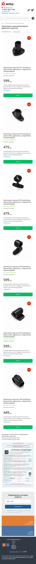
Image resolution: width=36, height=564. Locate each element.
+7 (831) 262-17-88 (8, 10)
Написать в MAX (6, 11)
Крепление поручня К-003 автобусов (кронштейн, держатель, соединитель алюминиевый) (17, 202)
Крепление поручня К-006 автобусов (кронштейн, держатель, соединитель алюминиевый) (17, 401)
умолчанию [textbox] (16, 32)
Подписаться (18, 506)
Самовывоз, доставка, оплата (10, 13)
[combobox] (20, 32)
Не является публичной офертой (13, 546)
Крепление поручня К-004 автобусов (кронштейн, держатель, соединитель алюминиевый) (17, 268)
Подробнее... (7, 90)
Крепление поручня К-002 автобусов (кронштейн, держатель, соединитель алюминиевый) (17, 136)
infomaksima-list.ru (15, 539)
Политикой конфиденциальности (20, 557)
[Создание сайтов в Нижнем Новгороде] (23, 552)
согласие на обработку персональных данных (19, 511)
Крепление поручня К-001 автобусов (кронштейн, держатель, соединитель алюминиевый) (17, 69)
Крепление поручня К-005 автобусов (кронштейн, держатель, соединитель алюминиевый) (17, 335)
